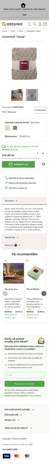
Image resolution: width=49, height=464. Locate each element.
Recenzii (10, 245)
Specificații (10, 237)
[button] (5, 293)
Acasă (4, 31)
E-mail (9, 375)
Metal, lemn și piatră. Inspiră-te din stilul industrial (24, 9)
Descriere (9, 201)
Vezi (24, 15)
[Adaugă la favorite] (43, 164)
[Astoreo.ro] (12, 24)
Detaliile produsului (21, 318)
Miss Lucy (12, 112)
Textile (12, 31)
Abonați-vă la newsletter (24, 384)
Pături (21, 31)
